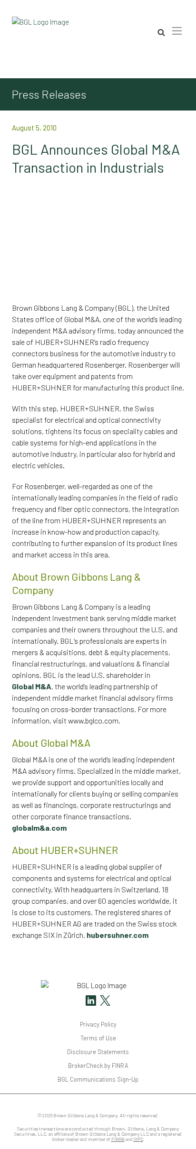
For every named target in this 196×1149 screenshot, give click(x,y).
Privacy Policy (98, 1024)
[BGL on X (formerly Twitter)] (104, 1001)
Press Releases (49, 94)
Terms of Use (98, 1038)
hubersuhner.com (117, 934)
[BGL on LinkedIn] (91, 1001)
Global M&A (31, 686)
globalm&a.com (39, 827)
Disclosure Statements (98, 1052)
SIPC (138, 1139)
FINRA (118, 1139)
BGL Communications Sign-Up (98, 1079)
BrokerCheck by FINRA (98, 1065)
